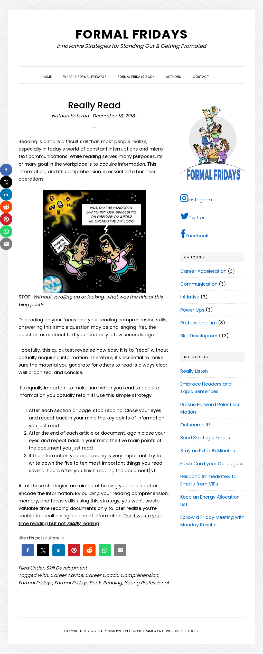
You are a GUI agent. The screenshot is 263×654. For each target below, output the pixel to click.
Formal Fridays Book (77, 583)
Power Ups (192, 310)
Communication (199, 284)
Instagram (200, 200)
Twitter (197, 217)
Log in (193, 631)
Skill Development (66, 568)
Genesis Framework (146, 631)
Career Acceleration (203, 271)
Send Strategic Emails (205, 437)
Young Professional (146, 583)
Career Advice (66, 575)
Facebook (197, 235)
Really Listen (194, 371)
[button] (220, 72)
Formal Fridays (132, 34)
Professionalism (198, 323)
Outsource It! (195, 425)
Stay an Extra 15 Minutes (207, 450)
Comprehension (139, 575)
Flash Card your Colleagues (212, 463)
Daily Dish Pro (110, 631)
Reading (112, 583)
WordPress (176, 631)
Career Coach (101, 575)
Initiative (189, 297)
